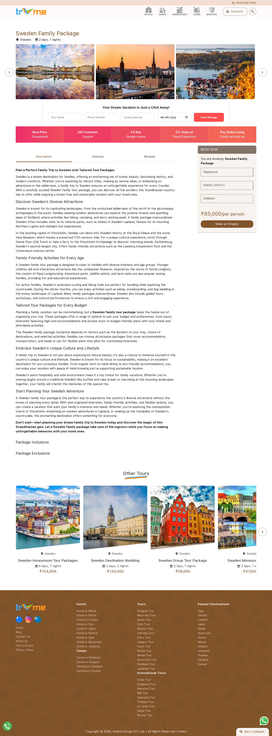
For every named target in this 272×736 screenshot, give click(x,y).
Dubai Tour (144, 679)
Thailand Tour (145, 701)
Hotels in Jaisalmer (88, 646)
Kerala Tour (144, 619)
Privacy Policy (24, 649)
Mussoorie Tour (147, 659)
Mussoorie (204, 633)
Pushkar (203, 655)
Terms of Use (24, 645)
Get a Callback (251, 732)
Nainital (202, 615)
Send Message (209, 117)
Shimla (202, 637)
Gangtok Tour (145, 610)
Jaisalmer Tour (146, 668)
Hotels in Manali (86, 610)
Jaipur (201, 624)
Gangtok (203, 659)
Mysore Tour (145, 628)
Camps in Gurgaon (88, 661)
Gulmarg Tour (145, 633)
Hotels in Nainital (87, 633)
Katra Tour (143, 637)
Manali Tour (144, 655)
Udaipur (203, 646)
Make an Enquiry (227, 224)
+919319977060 (244, 2)
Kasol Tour (144, 646)
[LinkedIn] (38, 619)
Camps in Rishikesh (88, 657)
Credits (182, 731)
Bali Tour (142, 693)
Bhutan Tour (144, 715)
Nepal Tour (144, 710)
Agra (201, 610)
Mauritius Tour (146, 688)
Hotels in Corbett (87, 619)
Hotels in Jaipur (86, 628)
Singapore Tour (146, 684)
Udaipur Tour (145, 641)
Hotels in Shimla (86, 615)
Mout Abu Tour (146, 615)
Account (234, 12)
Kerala (201, 628)
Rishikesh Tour (146, 664)
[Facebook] (19, 619)
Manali (202, 641)
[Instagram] (28, 619)
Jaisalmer (204, 650)
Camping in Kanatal (88, 670)
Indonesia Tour (146, 697)
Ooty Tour (143, 624)
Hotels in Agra (85, 637)
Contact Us (23, 636)
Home (19, 627)
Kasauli (202, 664)
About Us (22, 640)
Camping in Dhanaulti (89, 666)
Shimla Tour (144, 650)
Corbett (203, 619)
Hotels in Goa (84, 624)
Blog (18, 632)
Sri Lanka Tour (146, 706)
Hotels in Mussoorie (88, 641)
